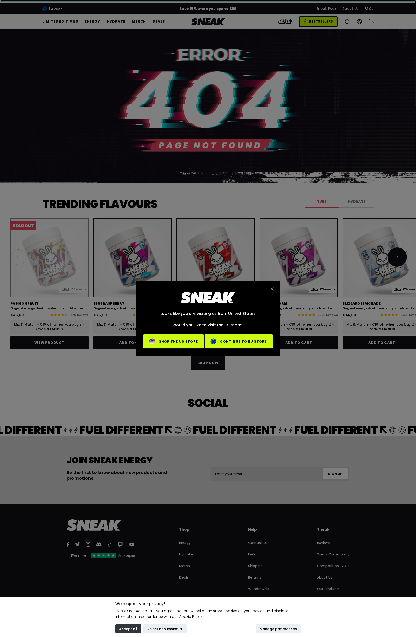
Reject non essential (165, 628)
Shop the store (178, 341)
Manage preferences (278, 628)
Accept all (128, 628)
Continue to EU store (243, 341)
